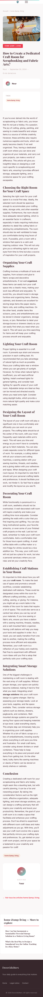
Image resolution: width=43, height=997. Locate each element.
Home (4, 983)
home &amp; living (17, 11)
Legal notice (14, 983)
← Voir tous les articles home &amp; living (21, 897)
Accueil (5, 11)
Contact (25, 983)
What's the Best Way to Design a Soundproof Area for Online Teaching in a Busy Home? (20, 944)
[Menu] (26, 2)
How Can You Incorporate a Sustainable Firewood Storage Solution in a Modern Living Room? (20, 933)
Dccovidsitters (10, 967)
